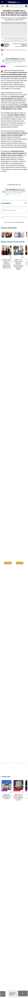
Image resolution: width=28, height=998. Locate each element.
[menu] (2, 2)
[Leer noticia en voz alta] (2, 50)
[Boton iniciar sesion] (26, 6)
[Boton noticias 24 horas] (7, 6)
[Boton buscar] (2, 6)
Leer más (7, 563)
